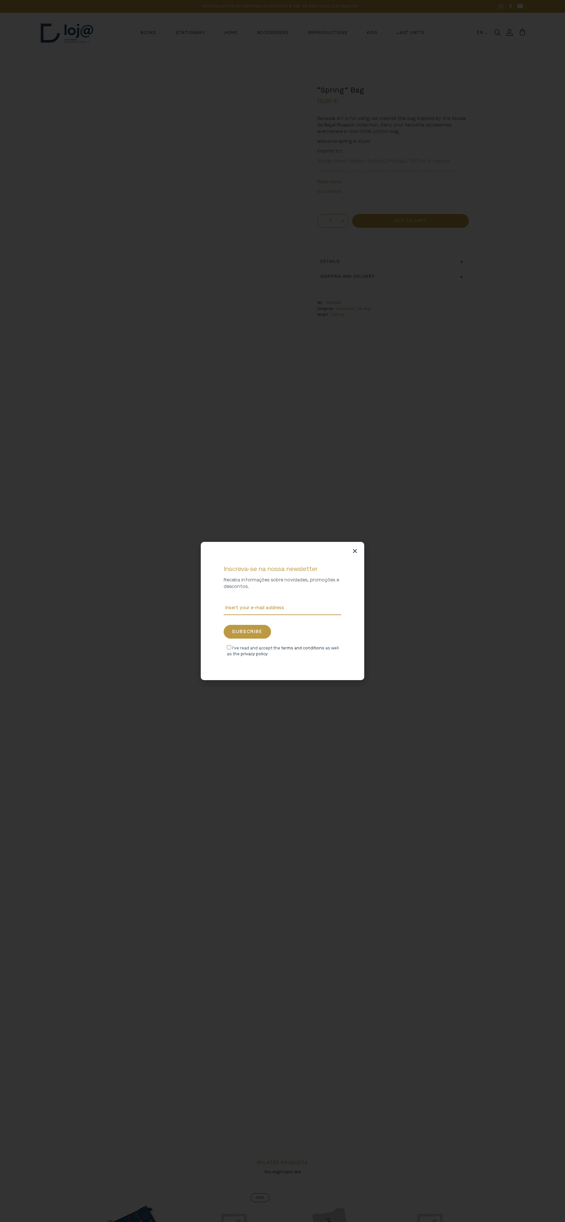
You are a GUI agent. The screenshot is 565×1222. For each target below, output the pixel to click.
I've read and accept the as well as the (283, 651)
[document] (282, 611)
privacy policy (254, 654)
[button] (355, 551)
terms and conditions (302, 648)
